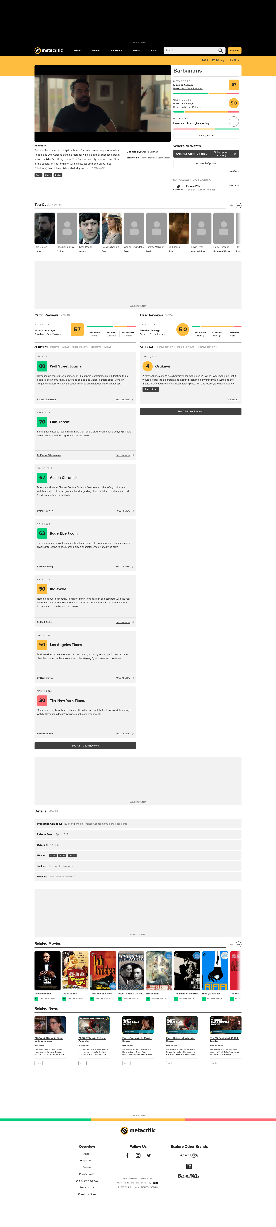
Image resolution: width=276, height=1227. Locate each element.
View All (56, 204)
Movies (96, 50)
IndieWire (52, 589)
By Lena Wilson (45, 733)
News (154, 50)
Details (40, 811)
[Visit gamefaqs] (189, 1177)
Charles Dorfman (149, 151)
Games (77, 50)
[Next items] (238, 205)
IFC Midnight (219, 60)
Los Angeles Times (60, 645)
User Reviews (151, 315)
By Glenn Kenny (45, 566)
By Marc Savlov (45, 510)
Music (136, 50)
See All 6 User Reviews (191, 411)
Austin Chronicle (58, 478)
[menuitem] (77, 50)
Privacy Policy (87, 1174)
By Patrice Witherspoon (49, 455)
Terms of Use (87, 1187)
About (87, 1153)
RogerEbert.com (58, 533)
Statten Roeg (164, 157)
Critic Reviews (46, 315)
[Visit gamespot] (189, 1157)
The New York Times (62, 700)
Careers (87, 1167)
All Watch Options (206, 163)
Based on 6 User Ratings (186, 107)
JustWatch (233, 171)
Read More (150, 389)
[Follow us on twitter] (149, 1157)
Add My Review (206, 135)
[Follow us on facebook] (127, 1157)
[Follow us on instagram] (138, 1157)
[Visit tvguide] (189, 1168)
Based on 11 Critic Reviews (188, 88)
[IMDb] (155, 1182)
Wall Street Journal (61, 366)
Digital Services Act (87, 1180)
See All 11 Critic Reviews (85, 745)
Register (235, 50)
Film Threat (54, 422)
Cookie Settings (87, 1194)
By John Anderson (46, 399)
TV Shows (116, 50)
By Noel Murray (45, 678)
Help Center (87, 1160)
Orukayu (158, 366)
